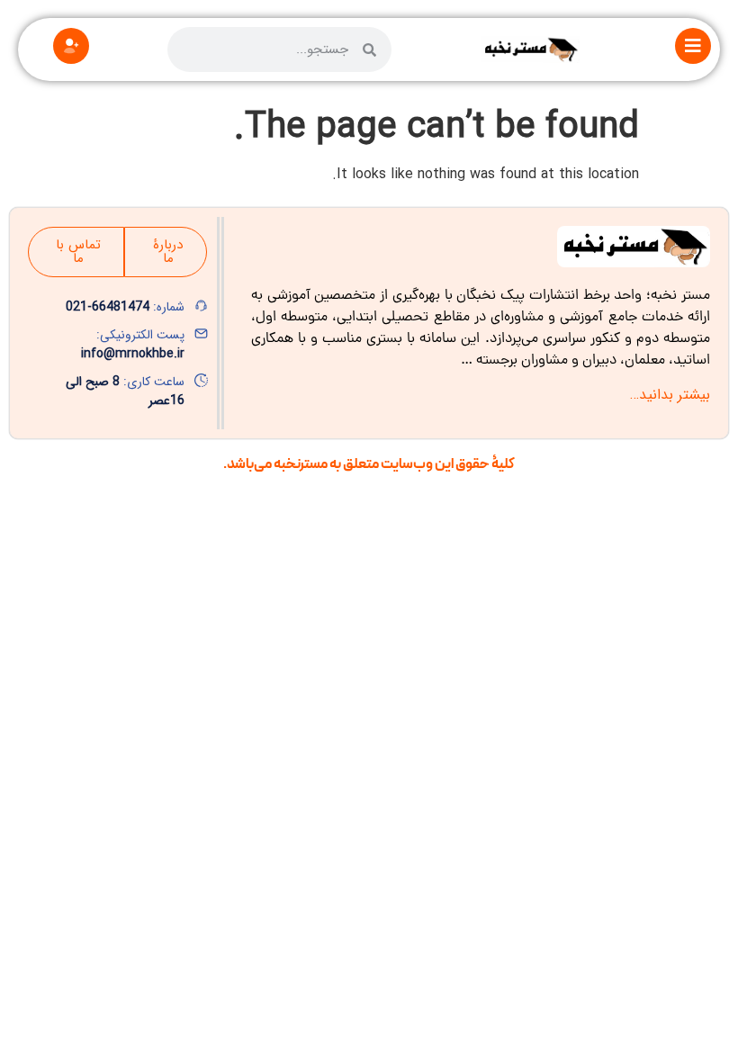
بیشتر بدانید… (670, 394)
